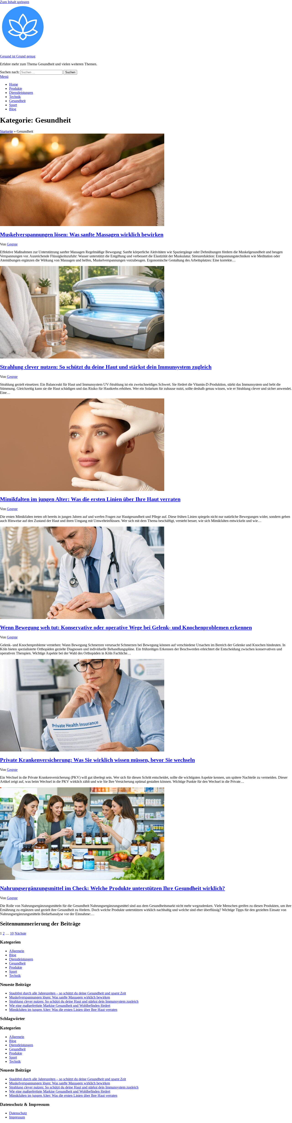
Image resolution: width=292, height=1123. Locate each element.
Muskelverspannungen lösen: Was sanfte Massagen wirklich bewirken (81, 234)
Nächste (20, 933)
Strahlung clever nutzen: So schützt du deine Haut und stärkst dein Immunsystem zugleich (105, 367)
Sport (13, 105)
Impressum (17, 1117)
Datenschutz (18, 1113)
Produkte (15, 88)
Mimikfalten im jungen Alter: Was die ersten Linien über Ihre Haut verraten (90, 499)
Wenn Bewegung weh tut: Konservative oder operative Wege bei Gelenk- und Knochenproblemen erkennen (126, 627)
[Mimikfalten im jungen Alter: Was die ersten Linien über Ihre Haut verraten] (82, 490)
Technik (15, 97)
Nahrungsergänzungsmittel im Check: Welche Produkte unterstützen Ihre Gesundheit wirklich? (112, 888)
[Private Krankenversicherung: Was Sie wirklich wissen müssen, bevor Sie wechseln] (82, 750)
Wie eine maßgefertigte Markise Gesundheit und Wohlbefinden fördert (59, 1005)
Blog (12, 109)
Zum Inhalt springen (14, 2)
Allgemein (16, 951)
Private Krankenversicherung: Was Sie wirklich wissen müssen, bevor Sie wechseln (97, 760)
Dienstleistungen (21, 93)
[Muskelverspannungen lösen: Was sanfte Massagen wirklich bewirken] (82, 225)
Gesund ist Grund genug (17, 56)
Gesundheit (17, 101)
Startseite (6, 131)
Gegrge (12, 244)
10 (12, 933)
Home (13, 84)
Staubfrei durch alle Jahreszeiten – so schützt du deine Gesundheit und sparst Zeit (67, 993)
